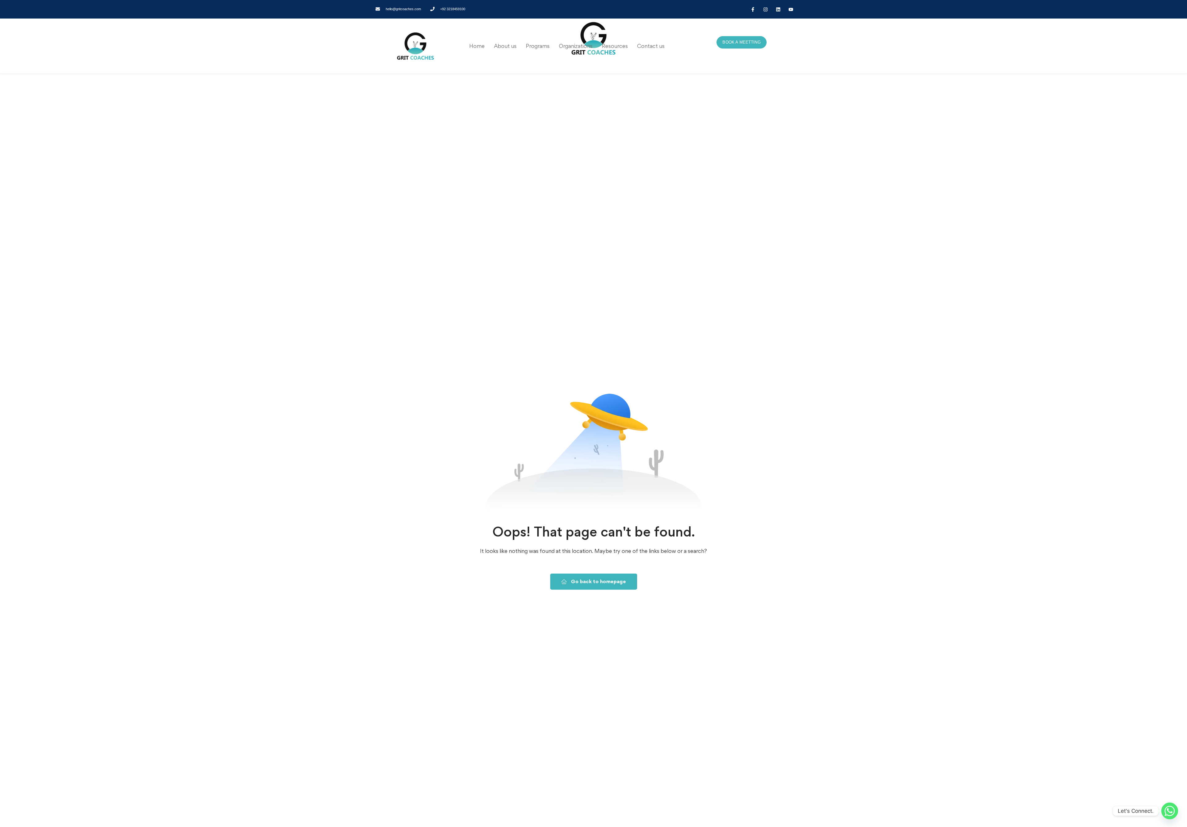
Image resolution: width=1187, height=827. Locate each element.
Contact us (651, 46)
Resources (615, 46)
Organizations (576, 46)
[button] (537, 46)
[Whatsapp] (1169, 811)
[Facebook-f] (752, 9)
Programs (538, 46)
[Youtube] (790, 9)
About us (505, 46)
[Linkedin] (778, 9)
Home (477, 46)
